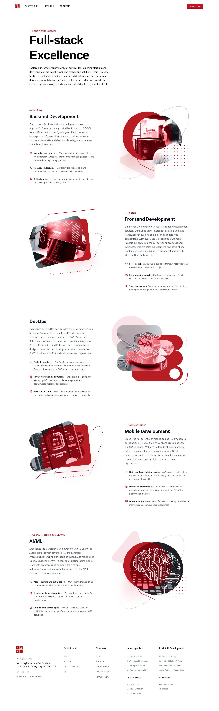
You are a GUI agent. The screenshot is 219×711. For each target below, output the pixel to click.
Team (98, 656)
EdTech (67, 661)
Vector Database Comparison (171, 670)
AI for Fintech (133, 684)
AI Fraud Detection (135, 689)
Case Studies (32, 6)
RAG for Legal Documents (138, 661)
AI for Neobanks (134, 693)
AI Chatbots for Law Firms (138, 670)
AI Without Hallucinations (170, 665)
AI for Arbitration (134, 656)
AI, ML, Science (71, 666)
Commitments (102, 666)
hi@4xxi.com (26, 658)
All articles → (164, 689)
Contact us (195, 6)
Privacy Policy (102, 671)
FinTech (67, 656)
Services (49, 6)
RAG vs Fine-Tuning (167, 656)
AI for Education (166, 684)
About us (65, 6)
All (65, 671)
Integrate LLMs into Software (171, 661)
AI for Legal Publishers (136, 665)
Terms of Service (104, 676)
